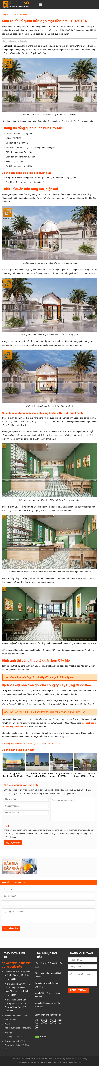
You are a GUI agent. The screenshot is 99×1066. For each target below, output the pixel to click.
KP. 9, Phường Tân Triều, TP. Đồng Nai (16, 1045)
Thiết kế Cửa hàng (19, 15)
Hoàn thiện (28, 744)
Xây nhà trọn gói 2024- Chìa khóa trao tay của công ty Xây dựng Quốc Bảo (44, 712)
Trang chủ (6, 15)
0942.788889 (22, 1016)
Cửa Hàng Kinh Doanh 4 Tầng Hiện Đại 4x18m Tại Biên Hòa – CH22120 (37, 776)
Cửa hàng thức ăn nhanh (12, 744)
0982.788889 (10, 1019)
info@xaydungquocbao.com (17, 1028)
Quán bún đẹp (39, 744)
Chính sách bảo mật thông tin (48, 1015)
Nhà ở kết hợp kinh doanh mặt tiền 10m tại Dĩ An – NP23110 (13, 776)
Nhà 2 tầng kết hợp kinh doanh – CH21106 (61, 774)
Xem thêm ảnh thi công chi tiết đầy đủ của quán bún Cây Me (39, 677)
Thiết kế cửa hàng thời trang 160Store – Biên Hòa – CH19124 (84, 776)
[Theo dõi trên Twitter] (51, 1021)
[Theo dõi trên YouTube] (37, 1027)
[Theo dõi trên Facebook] (37, 1021)
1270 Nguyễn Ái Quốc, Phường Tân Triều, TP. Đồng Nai (17, 975)
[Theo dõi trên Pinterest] (55, 1021)
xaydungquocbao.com (13, 1036)
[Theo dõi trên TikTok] (46, 1021)
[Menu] (40, 4)
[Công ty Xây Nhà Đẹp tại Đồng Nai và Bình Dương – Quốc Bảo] (18, 4)
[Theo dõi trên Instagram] (42, 1021)
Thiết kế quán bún (53, 744)
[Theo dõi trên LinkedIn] (60, 1021)
